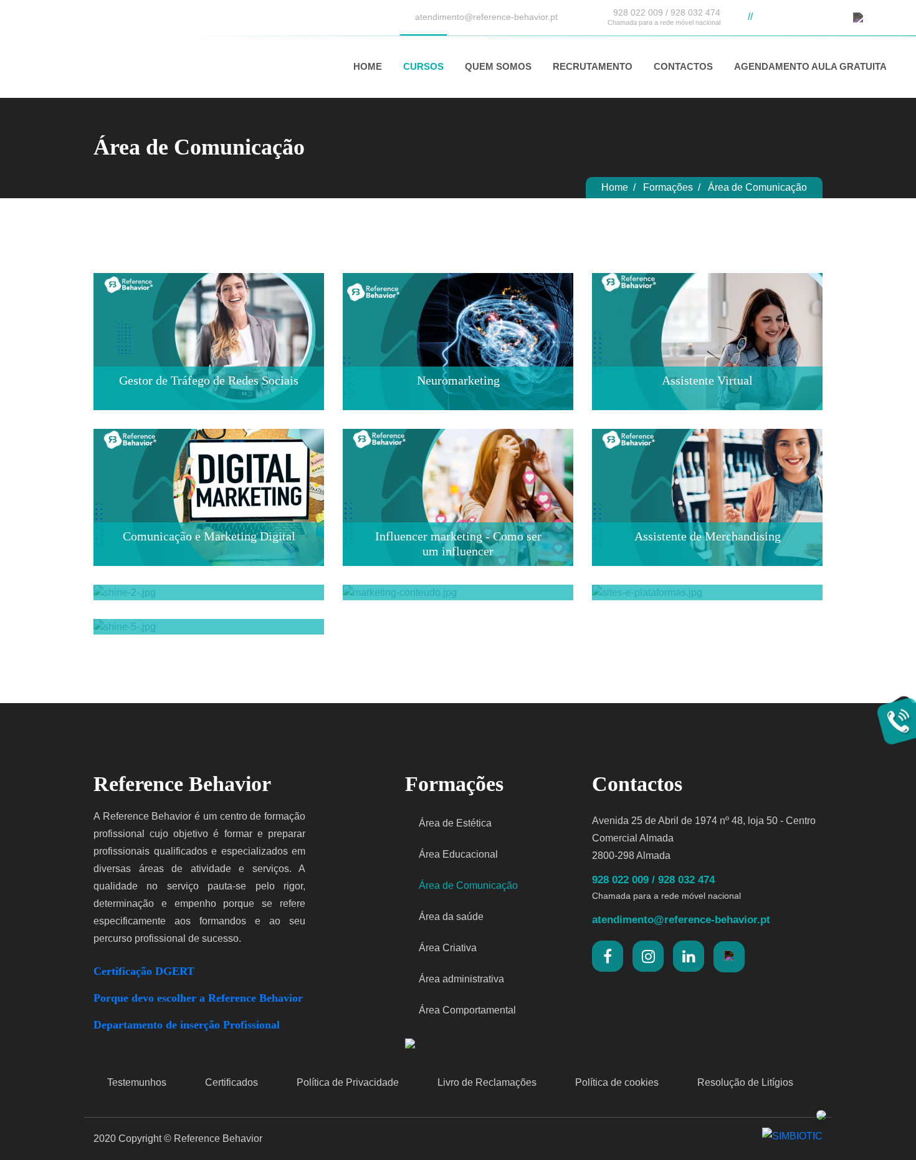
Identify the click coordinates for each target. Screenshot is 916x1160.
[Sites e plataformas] (707, 602)
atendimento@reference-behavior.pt (485, 17)
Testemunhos (135, 1082)
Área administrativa (460, 979)
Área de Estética (454, 823)
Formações (668, 187)
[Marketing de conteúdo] (458, 602)
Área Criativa (446, 947)
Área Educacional (457, 854)
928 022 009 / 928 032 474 (664, 17)
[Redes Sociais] (208, 602)
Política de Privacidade (346, 1082)
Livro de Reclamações (486, 1082)
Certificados (230, 1082)
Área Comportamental (466, 1010)
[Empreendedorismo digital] (208, 636)
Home (614, 187)
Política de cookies (616, 1082)
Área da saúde (450, 916)
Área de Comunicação (467, 885)
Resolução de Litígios (744, 1082)
